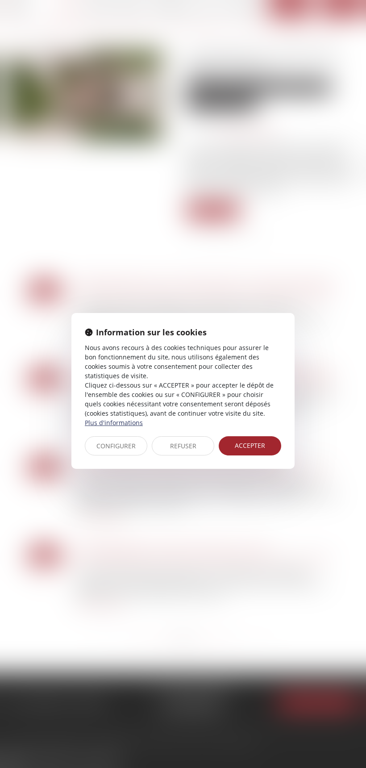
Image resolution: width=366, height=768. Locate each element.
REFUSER (183, 446)
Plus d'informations (114, 422)
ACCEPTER (250, 445)
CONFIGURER (116, 446)
